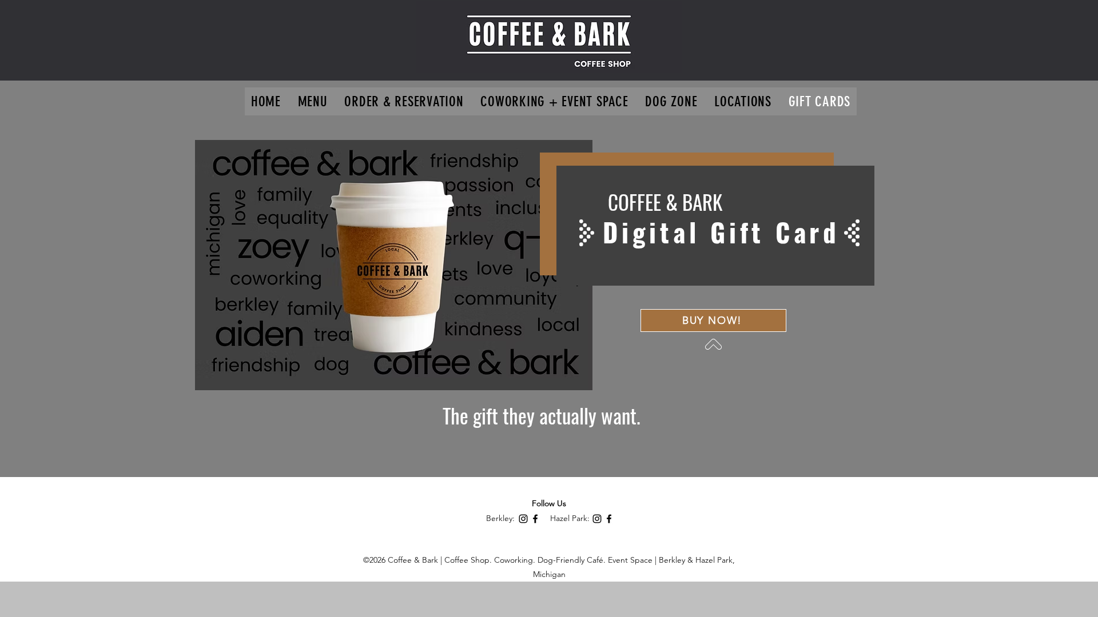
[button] (743, 101)
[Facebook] (535, 518)
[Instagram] (523, 518)
